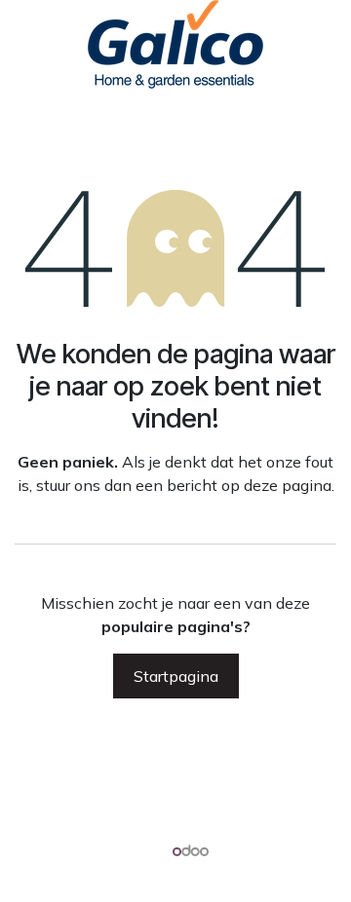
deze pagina (288, 485)
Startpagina (176, 676)
